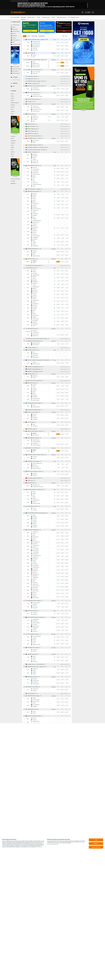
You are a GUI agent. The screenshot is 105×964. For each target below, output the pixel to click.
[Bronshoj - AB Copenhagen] (47, 234)
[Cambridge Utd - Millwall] (47, 287)
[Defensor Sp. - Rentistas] (47, 689)
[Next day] (70, 36)
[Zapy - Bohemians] (47, 182)
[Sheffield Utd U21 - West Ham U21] (47, 344)
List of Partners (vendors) (52, 844)
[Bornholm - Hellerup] (47, 194)
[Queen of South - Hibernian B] (47, 586)
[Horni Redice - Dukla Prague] (47, 171)
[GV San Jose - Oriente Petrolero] (47, 107)
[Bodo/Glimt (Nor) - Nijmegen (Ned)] (47, 45)
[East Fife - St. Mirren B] (47, 563)
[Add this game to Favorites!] (24, 42)
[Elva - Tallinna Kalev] (47, 353)
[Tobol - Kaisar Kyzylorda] (47, 406)
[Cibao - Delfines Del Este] (47, 255)
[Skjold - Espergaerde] (47, 245)
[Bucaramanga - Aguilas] (47, 141)
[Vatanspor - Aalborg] (47, 224)
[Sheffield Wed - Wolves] (47, 301)
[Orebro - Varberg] (47, 657)
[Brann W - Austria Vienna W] (47, 363)
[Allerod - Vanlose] (47, 197)
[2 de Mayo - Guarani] (47, 457)
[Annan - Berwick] (47, 539)
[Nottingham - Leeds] (47, 324)
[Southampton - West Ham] (47, 304)
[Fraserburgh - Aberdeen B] (47, 569)
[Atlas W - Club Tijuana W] (47, 434)
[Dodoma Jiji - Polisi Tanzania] (47, 683)
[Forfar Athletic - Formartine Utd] (47, 566)
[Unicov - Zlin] (47, 178)
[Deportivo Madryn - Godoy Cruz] (47, 72)
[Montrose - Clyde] (47, 580)
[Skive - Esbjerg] (47, 241)
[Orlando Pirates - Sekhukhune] (47, 627)
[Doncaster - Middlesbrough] (47, 274)
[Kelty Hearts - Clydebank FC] (47, 576)
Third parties (39, 846)
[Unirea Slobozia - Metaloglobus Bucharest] (47, 485)
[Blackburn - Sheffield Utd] (47, 281)
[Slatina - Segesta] (47, 158)
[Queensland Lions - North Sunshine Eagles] (47, 95)
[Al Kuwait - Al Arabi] (47, 415)
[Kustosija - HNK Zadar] (47, 155)
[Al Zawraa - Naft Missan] (47, 396)
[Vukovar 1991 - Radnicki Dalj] (47, 161)
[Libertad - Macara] (47, 261)
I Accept (96, 839)
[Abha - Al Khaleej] (47, 516)
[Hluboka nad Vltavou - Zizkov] (47, 185)
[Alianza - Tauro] (47, 451)
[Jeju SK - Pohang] (47, 640)
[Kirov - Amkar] (47, 495)
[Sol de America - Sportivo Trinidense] (47, 467)
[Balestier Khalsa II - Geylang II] (47, 603)
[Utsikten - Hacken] (47, 673)
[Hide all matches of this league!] (70, 39)
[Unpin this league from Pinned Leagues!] (47, 39)
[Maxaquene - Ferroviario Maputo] (47, 444)
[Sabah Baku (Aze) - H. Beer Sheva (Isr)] (47, 42)
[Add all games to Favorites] (24, 39)
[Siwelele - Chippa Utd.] (47, 630)
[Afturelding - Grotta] (47, 376)
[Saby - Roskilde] (47, 218)
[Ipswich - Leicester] (47, 294)
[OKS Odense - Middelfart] (47, 214)
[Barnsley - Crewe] (47, 277)
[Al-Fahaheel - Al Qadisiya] (47, 418)
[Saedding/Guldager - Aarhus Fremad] (47, 221)
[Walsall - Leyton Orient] (47, 314)
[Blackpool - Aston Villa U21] (47, 331)
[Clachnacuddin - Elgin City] (47, 546)
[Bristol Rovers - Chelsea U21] (47, 334)
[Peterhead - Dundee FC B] (47, 583)
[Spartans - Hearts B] (47, 593)
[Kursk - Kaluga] (47, 492)
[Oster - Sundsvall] (47, 660)
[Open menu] (92, 12)
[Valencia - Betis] (47, 56)
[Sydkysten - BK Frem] (47, 231)
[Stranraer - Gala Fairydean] (47, 596)
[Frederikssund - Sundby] (47, 204)
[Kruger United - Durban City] (47, 620)
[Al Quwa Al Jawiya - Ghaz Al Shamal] (47, 399)
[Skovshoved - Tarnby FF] (47, 228)
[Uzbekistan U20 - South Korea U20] (47, 722)
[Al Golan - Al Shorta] (47, 389)
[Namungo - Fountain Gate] (47, 679)
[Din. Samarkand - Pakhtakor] (47, 705)
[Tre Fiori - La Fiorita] (47, 509)
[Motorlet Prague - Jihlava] (47, 175)
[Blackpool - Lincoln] (47, 284)
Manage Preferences (96, 847)
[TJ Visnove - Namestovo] (47, 613)
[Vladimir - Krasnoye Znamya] (47, 502)
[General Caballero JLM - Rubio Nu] (47, 464)
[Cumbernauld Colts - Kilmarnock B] (47, 556)
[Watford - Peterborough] (47, 318)
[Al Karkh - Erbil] (47, 385)
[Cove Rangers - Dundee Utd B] (47, 549)
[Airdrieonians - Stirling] (47, 532)
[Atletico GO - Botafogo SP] (47, 117)
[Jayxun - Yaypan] (47, 712)
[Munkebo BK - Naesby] (47, 211)
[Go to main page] (21, 12)
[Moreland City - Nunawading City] (47, 88)
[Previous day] (60, 36)
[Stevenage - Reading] (47, 308)
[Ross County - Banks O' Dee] (47, 590)
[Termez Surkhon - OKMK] (47, 702)
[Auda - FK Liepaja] (47, 425)
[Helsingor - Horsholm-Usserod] (47, 207)
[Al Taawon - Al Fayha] (47, 519)
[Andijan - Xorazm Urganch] (47, 698)
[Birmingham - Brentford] (47, 321)
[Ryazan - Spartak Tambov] (47, 499)
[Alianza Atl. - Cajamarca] (47, 474)
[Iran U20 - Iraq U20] (47, 718)
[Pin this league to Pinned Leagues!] (46, 60)
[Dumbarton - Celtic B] (47, 559)
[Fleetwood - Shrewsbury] (47, 291)
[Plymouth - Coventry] (47, 297)
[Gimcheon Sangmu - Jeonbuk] (47, 637)
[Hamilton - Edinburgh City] (47, 573)
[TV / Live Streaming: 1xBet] (54, 55)
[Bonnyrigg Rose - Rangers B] (47, 542)
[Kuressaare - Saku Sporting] (47, 356)
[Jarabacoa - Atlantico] (47, 251)
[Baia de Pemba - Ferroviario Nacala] (47, 440)
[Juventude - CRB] (47, 120)
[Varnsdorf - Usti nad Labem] (47, 168)
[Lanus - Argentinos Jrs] (47, 62)
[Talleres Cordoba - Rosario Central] (47, 66)
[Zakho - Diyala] (47, 392)
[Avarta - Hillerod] (47, 201)
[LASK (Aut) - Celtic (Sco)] (47, 49)
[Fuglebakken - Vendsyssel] (47, 238)
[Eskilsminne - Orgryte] (47, 669)
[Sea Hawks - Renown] (47, 650)
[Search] (82, 12)
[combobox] (65, 36)
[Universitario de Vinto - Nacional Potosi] (47, 110)
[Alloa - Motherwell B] (47, 536)
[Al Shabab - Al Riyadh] (47, 526)
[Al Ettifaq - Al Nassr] (47, 522)
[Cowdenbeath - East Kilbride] (47, 553)
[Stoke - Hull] (47, 311)
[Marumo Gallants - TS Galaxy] (47, 623)
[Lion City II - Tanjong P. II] (47, 607)
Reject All (96, 843)
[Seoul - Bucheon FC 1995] (47, 643)
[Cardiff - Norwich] (47, 270)
